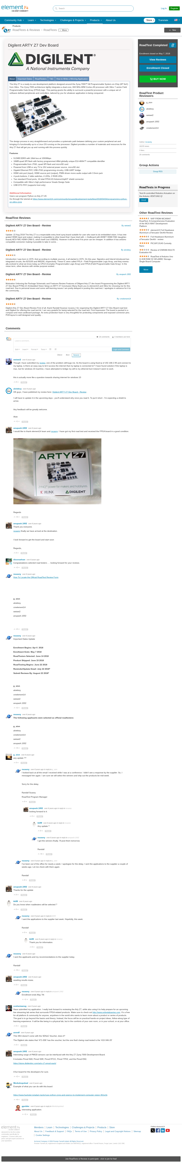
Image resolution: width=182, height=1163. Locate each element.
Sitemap (137, 1131)
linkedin (163, 1130)
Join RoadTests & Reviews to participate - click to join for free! (91, 1159)
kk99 (40, 823)
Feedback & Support (54, 1131)
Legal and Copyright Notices (118, 1131)
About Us (38, 1131)
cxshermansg (20, 1006)
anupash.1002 (20, 428)
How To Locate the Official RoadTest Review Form (35, 577)
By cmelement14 (124, 299)
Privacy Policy (96, 1131)
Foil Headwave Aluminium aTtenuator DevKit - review (156, 238)
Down (18, 382)
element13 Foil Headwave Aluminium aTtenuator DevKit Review (156, 231)
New (174, 30)
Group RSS (158, 172)
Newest (76, 355)
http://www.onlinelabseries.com (106, 1012)
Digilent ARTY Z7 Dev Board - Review (28, 225)
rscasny (148, 142)
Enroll (143, 200)
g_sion (17, 755)
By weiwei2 (126, 226)
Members (39, 1127)
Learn (49, 1127)
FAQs (69, 1131)
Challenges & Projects (83, 1127)
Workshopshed (21, 1083)
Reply (24, 382)
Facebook (158, 1130)
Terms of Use (81, 1131)
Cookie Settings (43, 1135)
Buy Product (159, 78)
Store (112, 1127)
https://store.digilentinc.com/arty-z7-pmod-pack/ (34, 1063)
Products (16, 26)
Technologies (62, 1127)
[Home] (14, 8)
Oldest (59, 355)
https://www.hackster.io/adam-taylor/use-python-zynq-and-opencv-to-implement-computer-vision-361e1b (60, 1095)
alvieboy (17, 389)
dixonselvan (19, 559)
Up (14, 382)
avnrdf (16, 1032)
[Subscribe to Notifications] (172, 45)
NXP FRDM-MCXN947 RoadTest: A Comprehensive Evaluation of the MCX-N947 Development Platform (157, 222)
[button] (17, 349)
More (64, 30)
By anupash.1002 (123, 274)
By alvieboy (126, 250)
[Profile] (176, 20)
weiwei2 (17, 359)
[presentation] (17, 349)
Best (67, 355)
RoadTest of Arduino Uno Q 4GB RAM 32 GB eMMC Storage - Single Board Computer (156, 259)
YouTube (168, 1130)
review (42, 363)
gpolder (26, 1106)
